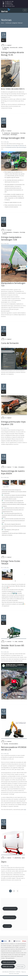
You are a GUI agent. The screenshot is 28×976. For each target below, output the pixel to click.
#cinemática (19, 184)
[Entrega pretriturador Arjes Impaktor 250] (14, 405)
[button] (3, 574)
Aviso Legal (20, 966)
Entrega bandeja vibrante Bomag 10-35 (12, 53)
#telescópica (16, 147)
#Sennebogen (22, 147)
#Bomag (6, 47)
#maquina (16, 232)
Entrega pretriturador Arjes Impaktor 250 (13, 423)
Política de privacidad (10, 908)
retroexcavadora (13, 743)
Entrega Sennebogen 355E (13, 138)
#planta (9, 145)
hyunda (6, 743)
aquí (25, 809)
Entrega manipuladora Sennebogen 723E (11, 238)
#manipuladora (15, 133)
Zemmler (20, 641)
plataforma (18, 857)
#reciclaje (22, 133)
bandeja (5, 49)
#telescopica (6, 134)
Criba (16, 641)
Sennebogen (14, 134)
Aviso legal (7, 926)
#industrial (7, 133)
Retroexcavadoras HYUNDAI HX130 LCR (13, 748)
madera (5, 233)
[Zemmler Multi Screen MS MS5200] (14, 633)
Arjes (16, 467)
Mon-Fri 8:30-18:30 (10, 6)
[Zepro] (14, 843)
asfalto (20, 47)
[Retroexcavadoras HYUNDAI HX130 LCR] (14, 729)
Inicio (2, 23)
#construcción (14, 47)
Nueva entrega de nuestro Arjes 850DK (13, 472)
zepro (23, 857)
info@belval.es (8, 3)
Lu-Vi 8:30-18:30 (9, 4)
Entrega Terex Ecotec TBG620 (10, 562)
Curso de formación (10, 343)
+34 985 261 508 (9, 1)
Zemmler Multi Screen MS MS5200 (12, 646)
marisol (9, 45)
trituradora (21, 467)
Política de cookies (9, 917)
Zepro (3, 861)
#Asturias (22, 145)
